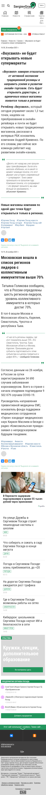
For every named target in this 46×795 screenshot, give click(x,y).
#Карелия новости (32, 444)
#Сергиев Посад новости (27, 220)
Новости (16, 16)
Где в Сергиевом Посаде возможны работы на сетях (21, 601)
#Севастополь (36, 446)
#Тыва (13, 448)
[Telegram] (9, 240)
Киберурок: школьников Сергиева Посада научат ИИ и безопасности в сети (22, 620)
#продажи (30, 225)
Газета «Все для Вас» (41, 19)
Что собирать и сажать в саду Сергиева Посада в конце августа (22, 546)
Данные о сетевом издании (11, 783)
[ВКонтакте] (2, 240)
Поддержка (19, 789)
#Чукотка (5, 448)
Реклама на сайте (27, 783)
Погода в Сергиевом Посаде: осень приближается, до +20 (21, 565)
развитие (28, 789)
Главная (5, 16)
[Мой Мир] (13, 240)
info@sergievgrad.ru (7, 744)
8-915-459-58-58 (6, 746)
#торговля (5, 227)
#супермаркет (7, 225)
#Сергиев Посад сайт (33, 223)
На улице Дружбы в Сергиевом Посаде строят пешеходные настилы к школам (20, 523)
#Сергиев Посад (8, 220)
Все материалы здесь (23, 670)
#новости (19, 441)
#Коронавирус (7, 441)
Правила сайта (19, 785)
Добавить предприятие (23, 716)
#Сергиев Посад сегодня (11, 223)
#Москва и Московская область (14, 446)
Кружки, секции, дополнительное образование (21, 653)
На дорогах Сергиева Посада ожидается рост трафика (22, 583)
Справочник (29, 16)
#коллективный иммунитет (12, 444)
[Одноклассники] (6, 240)
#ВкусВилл (19, 225)
